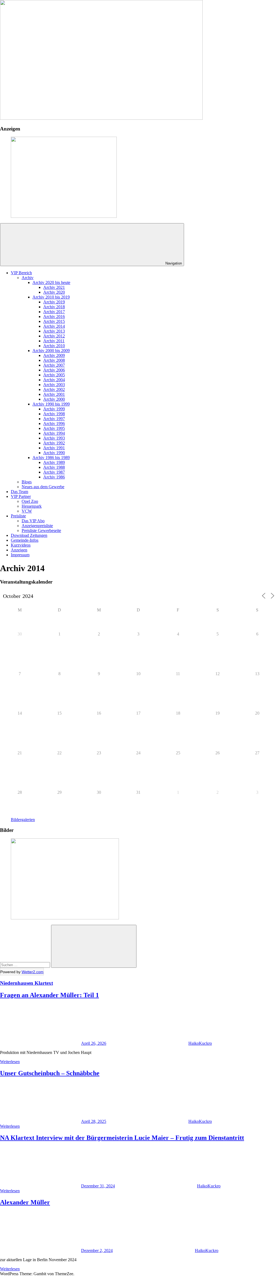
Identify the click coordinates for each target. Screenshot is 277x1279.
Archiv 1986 (54, 477)
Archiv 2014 (54, 326)
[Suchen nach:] (25, 964)
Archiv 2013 (54, 331)
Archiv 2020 (54, 292)
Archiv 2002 (54, 389)
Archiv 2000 (54, 399)
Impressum (20, 555)
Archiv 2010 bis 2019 (51, 297)
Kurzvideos (21, 545)
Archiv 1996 (54, 423)
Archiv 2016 (54, 316)
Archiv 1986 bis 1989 (51, 457)
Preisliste (18, 516)
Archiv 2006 (54, 370)
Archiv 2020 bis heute (51, 282)
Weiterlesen (10, 1061)
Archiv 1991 (54, 448)
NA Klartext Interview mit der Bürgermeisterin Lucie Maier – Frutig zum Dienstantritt (122, 1137)
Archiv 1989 (54, 462)
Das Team (19, 491)
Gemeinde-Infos (24, 540)
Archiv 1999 (54, 409)
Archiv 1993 (54, 438)
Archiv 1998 (54, 413)
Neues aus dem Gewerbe (43, 486)
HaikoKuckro (200, 1043)
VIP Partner (21, 496)
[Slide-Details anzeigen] (64, 216)
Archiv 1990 (54, 452)
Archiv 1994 (54, 433)
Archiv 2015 (54, 321)
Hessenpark (32, 506)
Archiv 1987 (54, 472)
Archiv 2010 (54, 345)
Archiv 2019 (54, 302)
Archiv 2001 (54, 394)
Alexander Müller (25, 1202)
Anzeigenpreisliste (37, 525)
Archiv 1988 (54, 467)
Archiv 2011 (54, 341)
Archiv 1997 (54, 418)
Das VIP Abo (33, 520)
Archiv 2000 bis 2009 (51, 350)
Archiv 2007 (54, 365)
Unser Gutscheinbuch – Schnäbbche (49, 1073)
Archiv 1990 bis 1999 (51, 404)
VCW (27, 511)
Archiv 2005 (54, 375)
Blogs (27, 482)
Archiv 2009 (54, 355)
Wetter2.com (33, 972)
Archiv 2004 (54, 379)
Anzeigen (19, 550)
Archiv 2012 (54, 336)
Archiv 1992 (54, 443)
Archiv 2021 (54, 287)
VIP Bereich (21, 272)
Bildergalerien (23, 819)
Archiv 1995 (54, 428)
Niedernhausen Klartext (26, 983)
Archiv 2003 (54, 384)
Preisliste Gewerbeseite (41, 530)
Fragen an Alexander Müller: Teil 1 (49, 995)
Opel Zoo (30, 501)
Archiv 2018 (54, 306)
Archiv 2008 (54, 360)
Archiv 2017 (54, 311)
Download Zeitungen (29, 535)
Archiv (28, 277)
